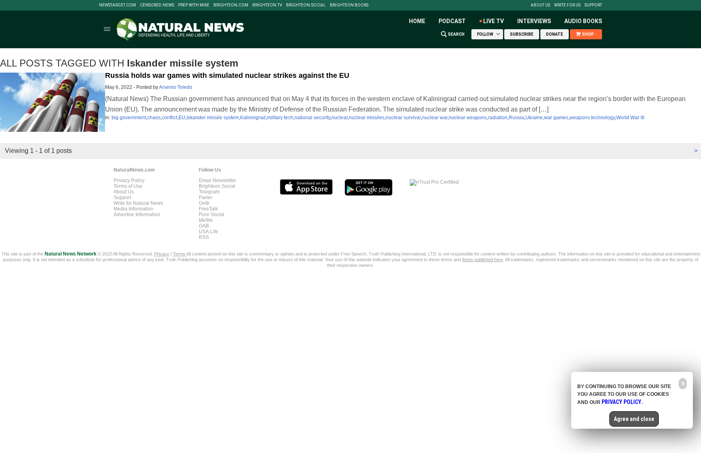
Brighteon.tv (267, 5)
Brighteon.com (230, 5)
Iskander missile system (213, 117)
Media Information (133, 209)
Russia (516, 117)
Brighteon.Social (306, 5)
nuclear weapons (468, 117)
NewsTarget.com (117, 5)
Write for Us (567, 5)
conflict (169, 117)
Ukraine (534, 117)
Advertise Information (137, 214)
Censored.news (157, 5)
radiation (497, 117)
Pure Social (211, 214)
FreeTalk (208, 209)
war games (556, 117)
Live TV (493, 21)
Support (593, 5)
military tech (280, 117)
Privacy (161, 253)
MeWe (206, 220)
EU (181, 117)
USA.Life (208, 231)
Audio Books (583, 21)
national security (312, 117)
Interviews (534, 21)
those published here (482, 259)
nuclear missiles (367, 117)
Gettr (204, 203)
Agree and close (634, 419)
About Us (540, 5)
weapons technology (592, 117)
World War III (630, 117)
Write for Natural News (138, 203)
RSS (204, 237)
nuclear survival (403, 117)
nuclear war (434, 117)
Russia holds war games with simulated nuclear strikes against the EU (227, 75)
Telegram (209, 192)
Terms (179, 253)
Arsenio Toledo (175, 87)
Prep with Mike (193, 5)
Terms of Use (128, 186)
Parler (205, 197)
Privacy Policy (129, 180)
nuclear (339, 117)
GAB (204, 226)
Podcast (452, 21)
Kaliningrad (253, 117)
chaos (154, 117)
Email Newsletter (217, 180)
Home (417, 21)
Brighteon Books (349, 5)
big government (129, 117)
